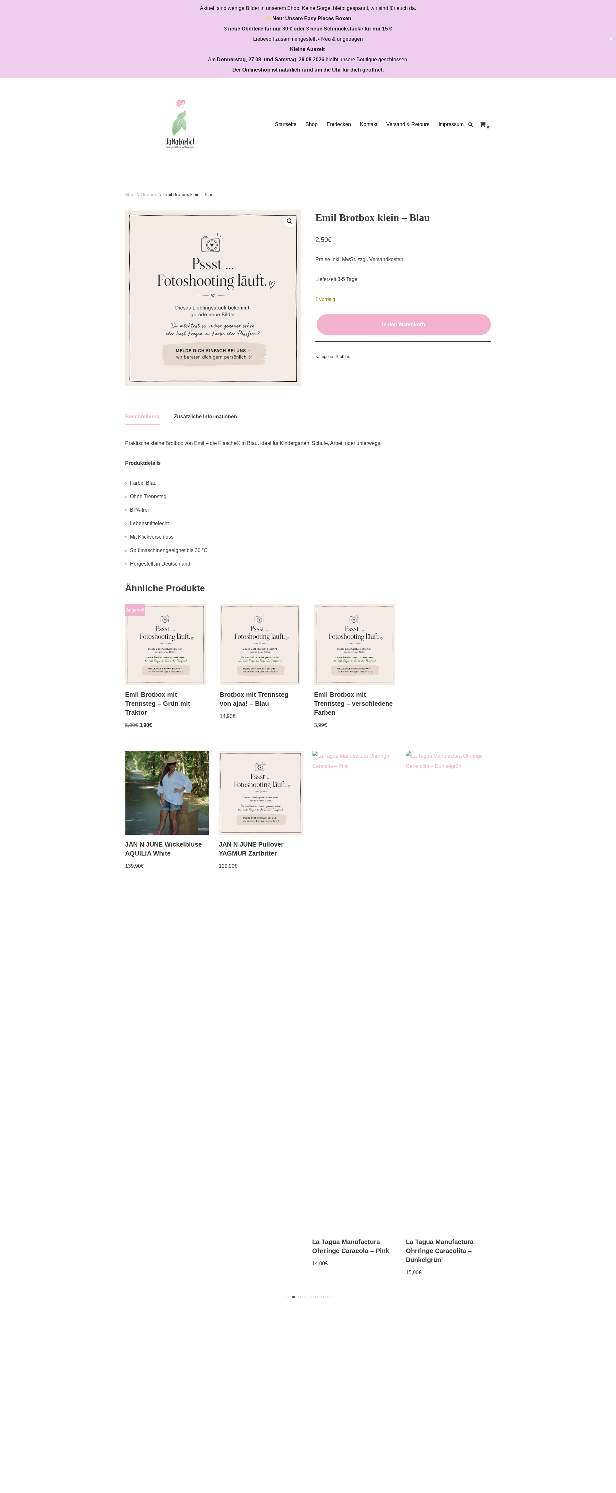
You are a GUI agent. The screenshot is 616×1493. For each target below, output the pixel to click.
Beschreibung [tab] (142, 416)
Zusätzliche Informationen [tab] (205, 416)
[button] (289, 221)
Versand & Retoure (408, 124)
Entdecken (339, 124)
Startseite (285, 124)
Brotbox (149, 194)
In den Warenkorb (403, 324)
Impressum (451, 124)
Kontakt (368, 124)
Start (130, 194)
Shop (311, 124)
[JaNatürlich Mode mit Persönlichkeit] (181, 124)
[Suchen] (470, 124)
